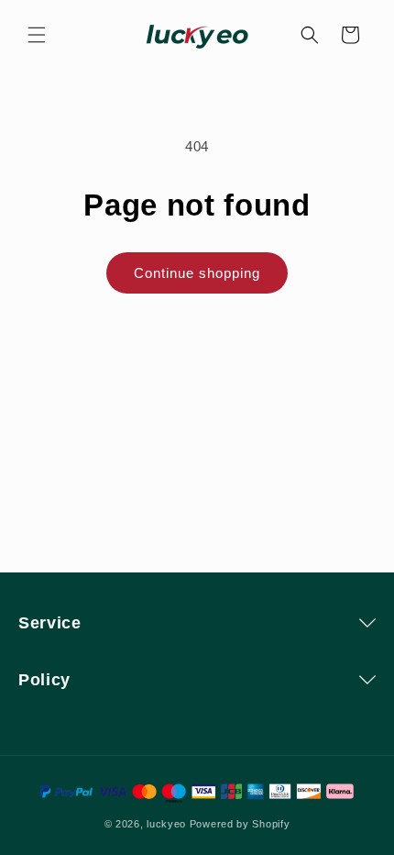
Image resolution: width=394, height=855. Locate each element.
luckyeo (166, 823)
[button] (36, 35)
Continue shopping (197, 273)
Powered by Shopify (240, 823)
